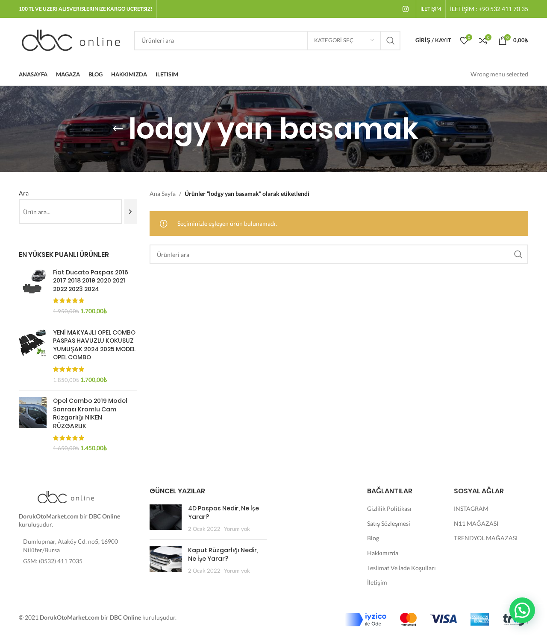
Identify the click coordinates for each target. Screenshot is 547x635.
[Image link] (66, 496)
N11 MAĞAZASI (476, 523)
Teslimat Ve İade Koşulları (401, 567)
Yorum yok (237, 529)
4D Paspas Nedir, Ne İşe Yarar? (223, 512)
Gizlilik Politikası (389, 508)
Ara (24, 193)
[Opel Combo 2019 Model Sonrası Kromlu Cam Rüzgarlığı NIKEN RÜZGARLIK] (33, 424)
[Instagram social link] (406, 9)
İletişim (377, 582)
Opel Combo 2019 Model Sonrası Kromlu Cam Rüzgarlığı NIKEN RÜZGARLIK (90, 413)
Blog (373, 538)
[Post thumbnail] (166, 518)
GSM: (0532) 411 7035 (52, 561)
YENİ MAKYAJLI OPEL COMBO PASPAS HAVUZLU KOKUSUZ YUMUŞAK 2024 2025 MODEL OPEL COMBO (94, 345)
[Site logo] (72, 39)
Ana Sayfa (163, 193)
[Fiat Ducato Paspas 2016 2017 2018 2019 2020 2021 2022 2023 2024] (33, 291)
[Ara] (130, 211)
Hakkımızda (382, 552)
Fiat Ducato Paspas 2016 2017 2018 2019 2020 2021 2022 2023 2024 (90, 280)
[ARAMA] (390, 40)
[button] (522, 610)
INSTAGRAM (471, 508)
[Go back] (118, 128)
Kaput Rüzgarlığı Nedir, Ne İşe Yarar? (223, 554)
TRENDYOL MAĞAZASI (486, 538)
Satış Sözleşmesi (388, 523)
